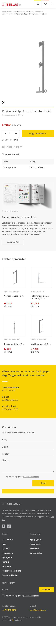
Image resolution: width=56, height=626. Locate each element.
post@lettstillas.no (10, 400)
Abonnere (46, 589)
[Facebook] (7, 147)
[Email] (21, 147)
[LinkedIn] (10, 147)
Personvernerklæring (11, 571)
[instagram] (9, 526)
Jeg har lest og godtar (22, 596)
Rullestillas (34, 548)
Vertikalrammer (8, 14)
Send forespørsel (10, 140)
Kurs (4, 544)
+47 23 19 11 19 (8, 390)
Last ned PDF (13, 242)
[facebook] (3, 526)
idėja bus (18, 620)
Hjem (4, 11)
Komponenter (35, 11)
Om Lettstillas (8, 539)
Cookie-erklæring (10, 575)
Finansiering (7, 553)
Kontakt (5, 562)
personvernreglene (31, 477)
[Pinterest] (14, 147)
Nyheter (5, 548)
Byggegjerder (36, 539)
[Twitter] (17, 147)
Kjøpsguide (7, 557)
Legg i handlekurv (37, 133)
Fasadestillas (23, 11)
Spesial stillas (36, 553)
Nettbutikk (12, 11)
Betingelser (7, 566)
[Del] (3, 147)
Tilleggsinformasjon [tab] (11, 154)
